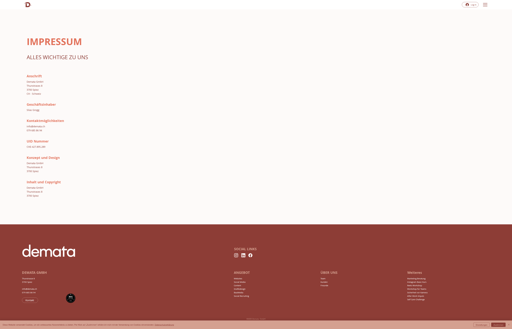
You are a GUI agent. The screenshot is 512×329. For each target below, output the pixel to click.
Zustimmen (498, 324)
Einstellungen (481, 324)
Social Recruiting (241, 296)
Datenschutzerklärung (164, 324)
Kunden (324, 282)
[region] (28, 4)
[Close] (508, 325)
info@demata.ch (36, 126)
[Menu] (485, 4)
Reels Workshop (414, 285)
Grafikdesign (239, 289)
